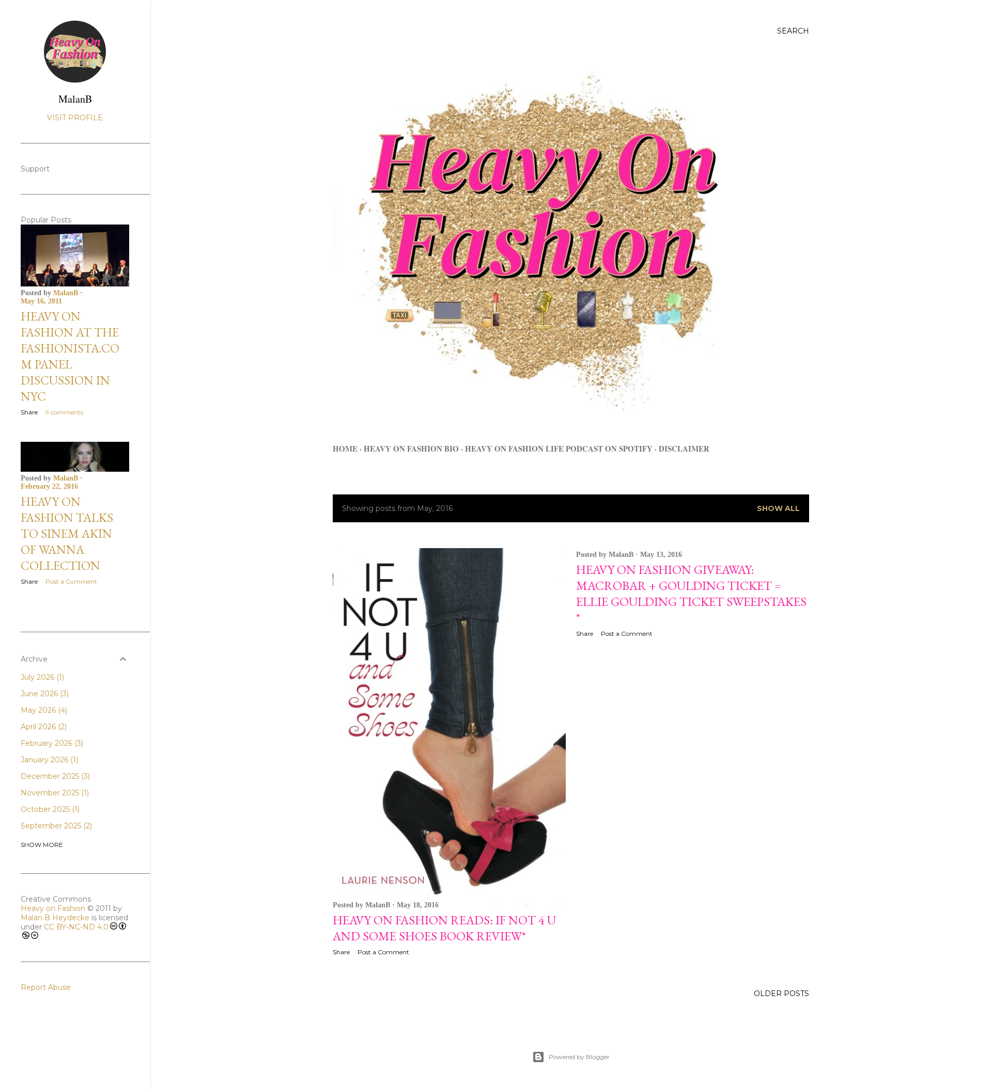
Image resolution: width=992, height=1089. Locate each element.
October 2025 (49, 809)
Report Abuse (46, 987)
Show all (778, 508)
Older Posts (781, 993)
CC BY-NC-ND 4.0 (76, 927)
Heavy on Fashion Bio (411, 448)
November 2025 (54, 792)
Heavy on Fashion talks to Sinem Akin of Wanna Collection (67, 533)
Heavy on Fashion (53, 908)
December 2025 (54, 776)
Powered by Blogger (579, 1057)
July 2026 (41, 677)
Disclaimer (684, 448)
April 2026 (43, 726)
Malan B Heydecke (55, 917)
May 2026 (43, 710)
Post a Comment (383, 952)
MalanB (75, 99)
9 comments (64, 412)
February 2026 (51, 743)
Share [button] (341, 952)
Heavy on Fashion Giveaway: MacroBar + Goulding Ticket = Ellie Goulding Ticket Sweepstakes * (691, 594)
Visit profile (75, 117)
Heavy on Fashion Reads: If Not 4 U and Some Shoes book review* (444, 928)
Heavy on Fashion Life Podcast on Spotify (559, 448)
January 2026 (48, 759)
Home (345, 448)
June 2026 (44, 693)
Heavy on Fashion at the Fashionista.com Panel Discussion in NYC (70, 356)
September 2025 (55, 825)
